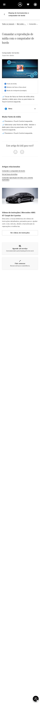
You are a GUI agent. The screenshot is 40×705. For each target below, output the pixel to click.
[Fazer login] (35, 4)
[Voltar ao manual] (5, 14)
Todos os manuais (8, 24)
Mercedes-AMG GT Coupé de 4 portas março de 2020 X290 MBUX (21, 24)
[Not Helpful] (22, 152)
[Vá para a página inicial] (20, 4)
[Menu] (4, 4)
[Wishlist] (28, 4)
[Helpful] (15, 152)
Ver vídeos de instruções (20, 233)
